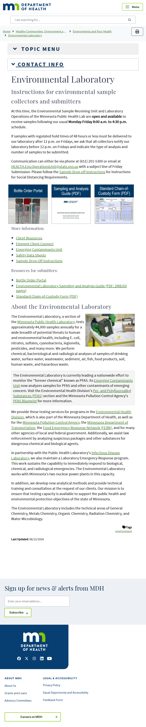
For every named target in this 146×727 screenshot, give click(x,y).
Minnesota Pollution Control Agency (51, 422)
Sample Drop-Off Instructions (39, 260)
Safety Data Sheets (31, 255)
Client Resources (29, 238)
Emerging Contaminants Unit (39, 249)
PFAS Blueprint (25, 400)
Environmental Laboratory (25, 35)
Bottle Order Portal (31, 280)
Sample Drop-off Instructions (82, 171)
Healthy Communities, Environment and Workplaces (49, 31)
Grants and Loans (16, 693)
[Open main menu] (132, 7)
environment (123, 531)
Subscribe (20, 612)
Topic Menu (39, 49)
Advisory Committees (18, 700)
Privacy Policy (51, 685)
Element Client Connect (35, 243)
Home (6, 31)
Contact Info (40, 64)
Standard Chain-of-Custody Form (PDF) (47, 296)
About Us (10, 686)
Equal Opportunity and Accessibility (65, 692)
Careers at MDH (31, 717)
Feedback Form (53, 700)
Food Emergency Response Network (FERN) (77, 427)
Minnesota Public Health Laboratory (46, 321)
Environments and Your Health (92, 31)
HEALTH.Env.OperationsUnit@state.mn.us (44, 166)
